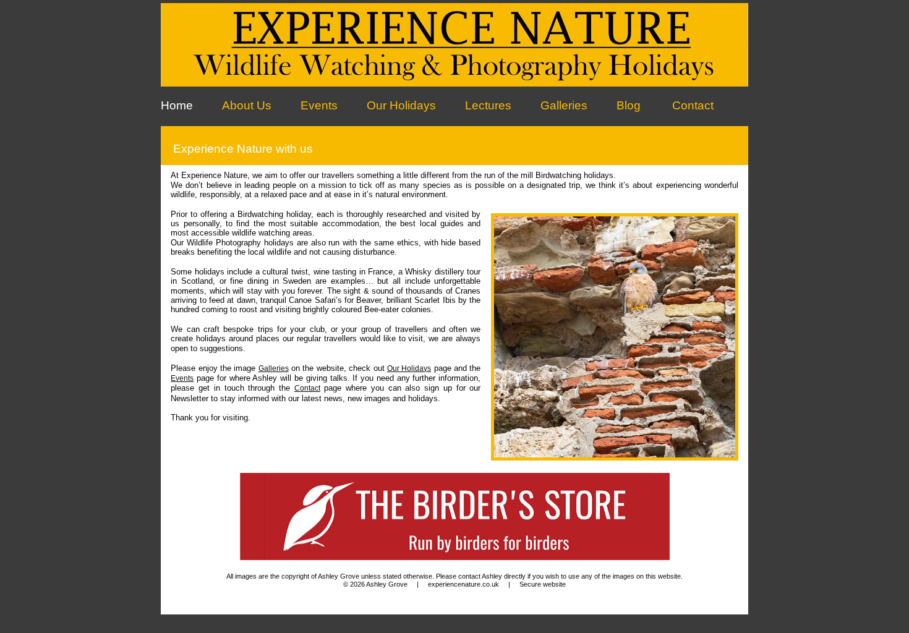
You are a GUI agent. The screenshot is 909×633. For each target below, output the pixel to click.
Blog (629, 105)
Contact (693, 105)
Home (177, 105)
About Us (246, 105)
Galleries (563, 105)
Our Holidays (401, 105)
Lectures (488, 105)
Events (319, 105)
